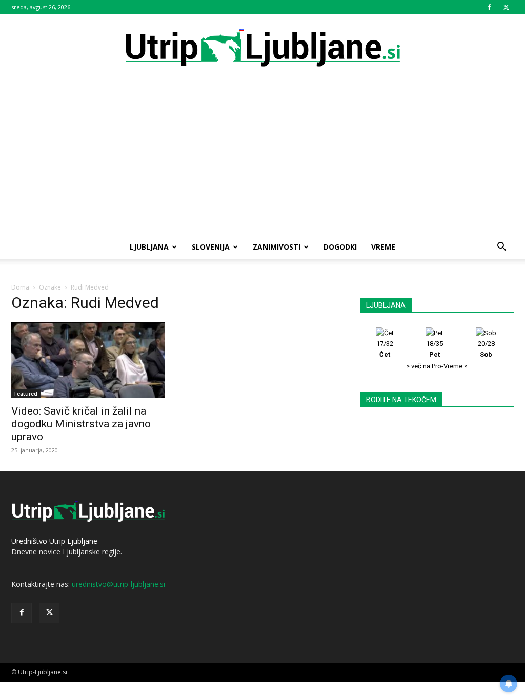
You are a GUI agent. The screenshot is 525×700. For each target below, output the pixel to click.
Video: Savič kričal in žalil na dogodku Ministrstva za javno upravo (81, 424)
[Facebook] (489, 7)
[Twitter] (506, 7)
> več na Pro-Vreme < (437, 366)
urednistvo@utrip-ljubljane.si (118, 584)
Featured (25, 393)
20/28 (486, 349)
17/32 (384, 349)
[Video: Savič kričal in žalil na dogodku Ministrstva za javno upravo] (88, 360)
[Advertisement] (262, 158)
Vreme (383, 247)
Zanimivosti (276, 247)
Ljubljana (149, 247)
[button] (501, 248)
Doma (20, 287)
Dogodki (340, 247)
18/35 (434, 349)
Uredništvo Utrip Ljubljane (54, 541)
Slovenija (211, 247)
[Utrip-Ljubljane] (262, 48)
